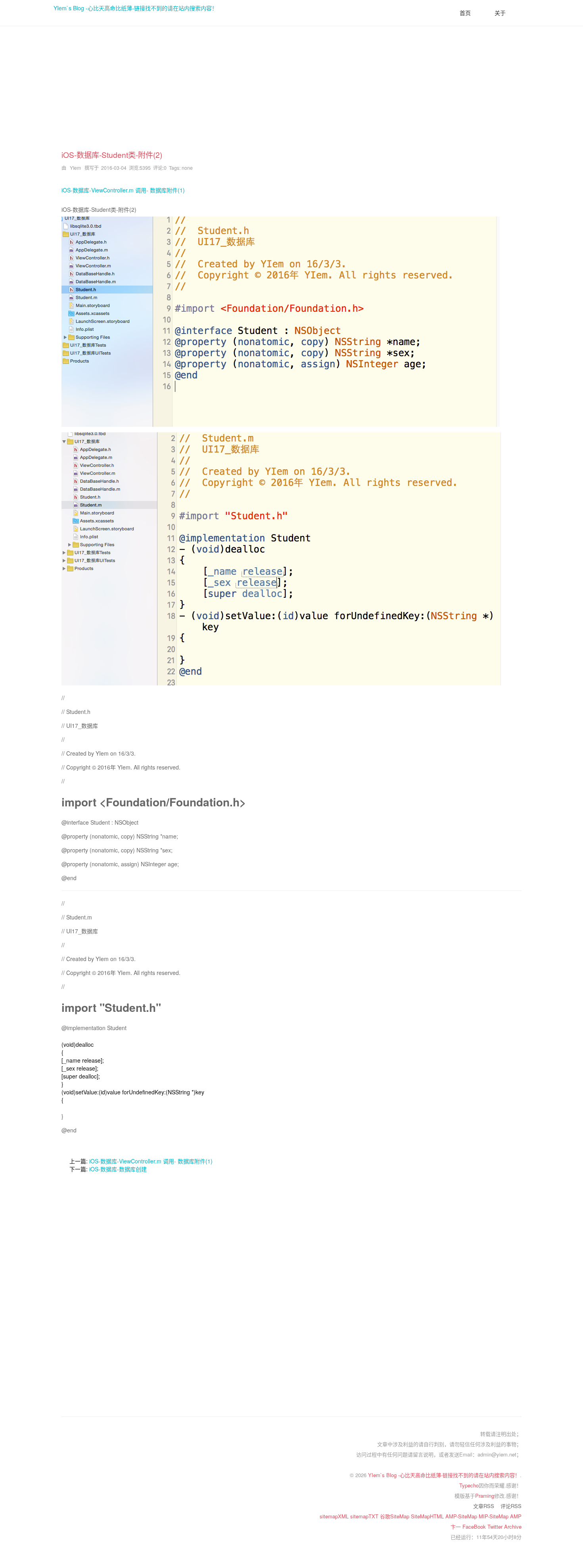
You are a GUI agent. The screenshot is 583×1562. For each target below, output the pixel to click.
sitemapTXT (365, 1516)
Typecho (469, 1485)
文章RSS (483, 1506)
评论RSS (511, 1506)
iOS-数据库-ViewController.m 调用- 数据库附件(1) (123, 190)
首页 (465, 13)
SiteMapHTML (428, 1516)
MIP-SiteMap (494, 1516)
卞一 (456, 1526)
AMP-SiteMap (462, 1516)
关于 (500, 13)
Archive (513, 1526)
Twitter (495, 1526)
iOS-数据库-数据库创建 (118, 1169)
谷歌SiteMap (395, 1516)
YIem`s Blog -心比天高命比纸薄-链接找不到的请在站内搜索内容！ (135, 8)
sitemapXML (335, 1516)
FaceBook (474, 1526)
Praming (484, 1495)
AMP (516, 1516)
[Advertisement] (291, 93)
